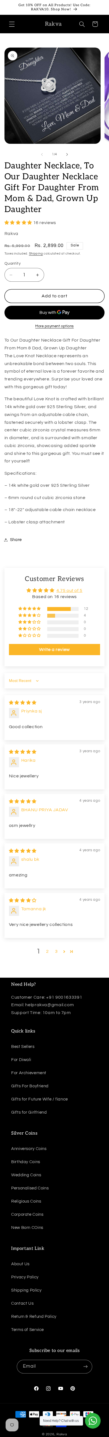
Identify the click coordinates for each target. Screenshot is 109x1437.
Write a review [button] (54, 649)
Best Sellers (23, 1047)
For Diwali (21, 1060)
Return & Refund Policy (33, 1316)
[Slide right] (67, 154)
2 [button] (47, 951)
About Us (20, 1264)
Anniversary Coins (29, 1149)
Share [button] (16, 540)
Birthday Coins (25, 1162)
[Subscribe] (85, 1367)
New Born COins (27, 1228)
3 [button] (56, 951)
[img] (23, 702)
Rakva (61, 1434)
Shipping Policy (26, 1290)
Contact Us (22, 1303)
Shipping (36, 253)
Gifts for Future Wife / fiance (39, 1099)
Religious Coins (26, 1201)
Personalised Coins (30, 1188)
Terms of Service (27, 1330)
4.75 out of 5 (69, 590)
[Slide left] (42, 154)
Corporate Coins (27, 1214)
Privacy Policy (25, 1277)
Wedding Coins (26, 1175)
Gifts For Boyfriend (30, 1086)
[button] (11, 24)
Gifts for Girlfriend (29, 1112)
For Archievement (28, 1073)
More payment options (54, 326)
